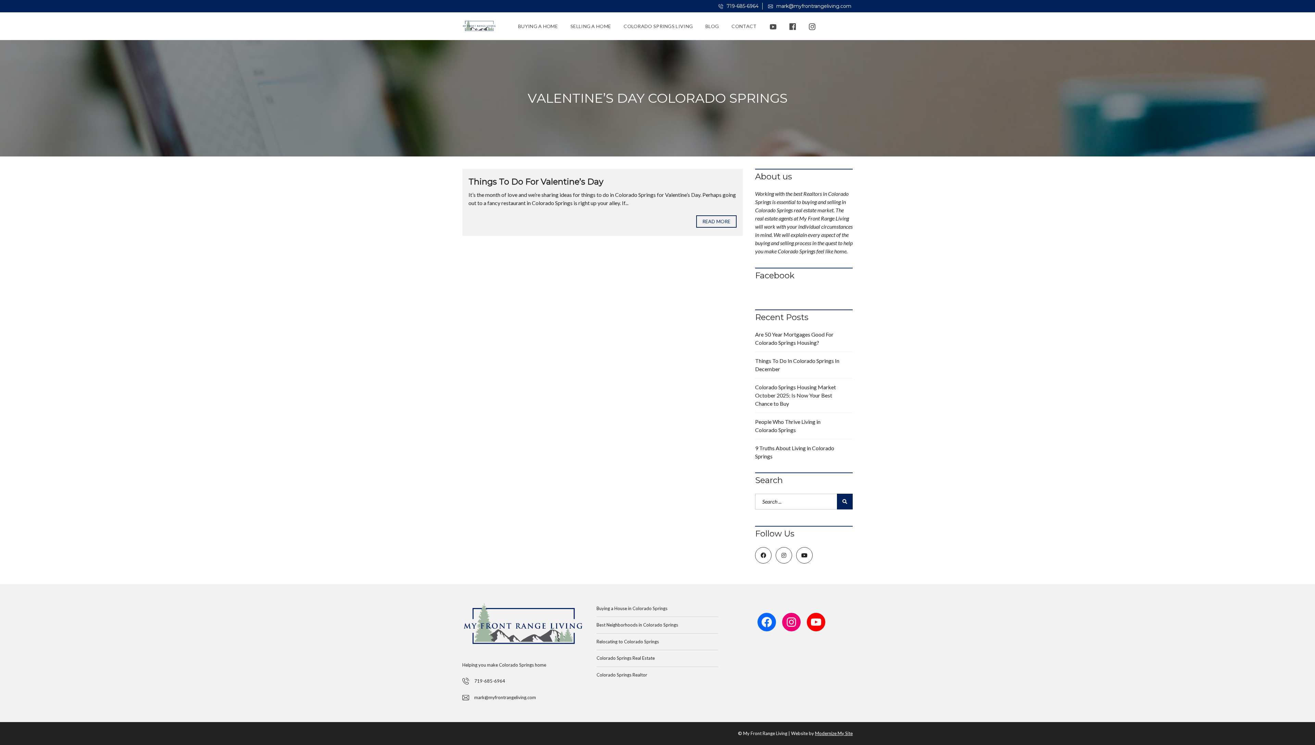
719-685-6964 (742, 6)
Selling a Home (591, 26)
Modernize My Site (834, 733)
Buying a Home (538, 26)
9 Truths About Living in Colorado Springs (794, 452)
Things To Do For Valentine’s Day (535, 182)
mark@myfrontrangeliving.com (813, 6)
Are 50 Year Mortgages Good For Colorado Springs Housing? (794, 338)
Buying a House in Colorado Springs (632, 608)
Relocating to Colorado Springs (628, 641)
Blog (712, 26)
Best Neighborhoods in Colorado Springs (637, 625)
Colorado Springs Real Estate (626, 658)
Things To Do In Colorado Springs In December (797, 364)
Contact (743, 26)
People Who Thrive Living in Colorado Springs (788, 425)
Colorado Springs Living (658, 26)
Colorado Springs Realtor (622, 675)
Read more (716, 221)
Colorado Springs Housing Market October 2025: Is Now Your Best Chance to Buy (795, 395)
